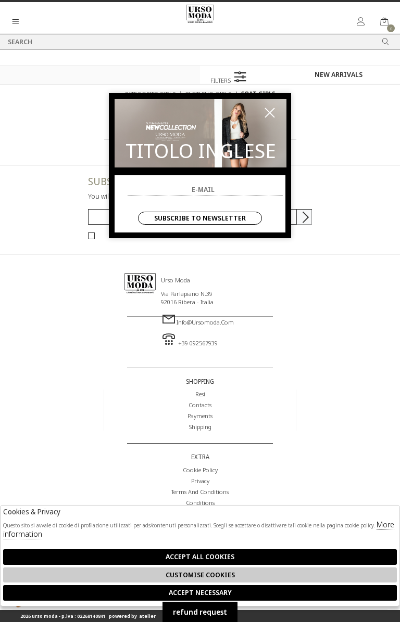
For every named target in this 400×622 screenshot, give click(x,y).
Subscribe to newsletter (200, 218)
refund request (200, 612)
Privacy (200, 480)
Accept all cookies (200, 556)
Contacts (200, 404)
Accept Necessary (200, 592)
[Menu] (15, 22)
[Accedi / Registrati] (361, 22)
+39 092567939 (197, 343)
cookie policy (200, 469)
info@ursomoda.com (205, 322)
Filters (221, 80)
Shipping (200, 426)
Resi (200, 394)
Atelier (147, 616)
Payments (200, 415)
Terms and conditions (200, 491)
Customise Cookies (200, 574)
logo (140, 306)
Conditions (200, 502)
